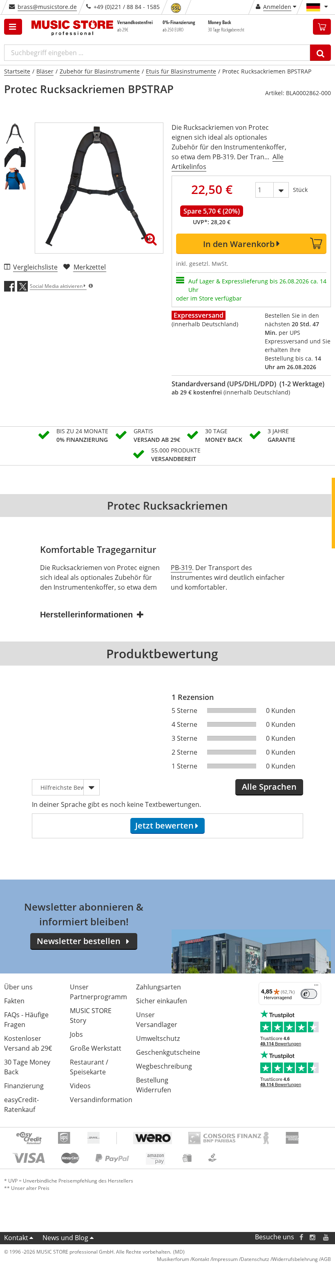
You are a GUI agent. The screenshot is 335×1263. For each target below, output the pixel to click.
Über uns (18, 986)
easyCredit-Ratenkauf (21, 1104)
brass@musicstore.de (47, 7)
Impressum (225, 1259)
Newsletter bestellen (79, 941)
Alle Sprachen (269, 786)
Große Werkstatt (95, 1048)
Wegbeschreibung (164, 1066)
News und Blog (65, 1237)
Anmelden (277, 7)
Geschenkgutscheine (168, 1052)
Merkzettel (90, 267)
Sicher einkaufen (161, 1000)
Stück (300, 190)
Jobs (76, 1034)
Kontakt (16, 1237)
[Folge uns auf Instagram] (312, 1237)
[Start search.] (320, 53)
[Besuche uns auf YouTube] (326, 1237)
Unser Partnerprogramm (98, 991)
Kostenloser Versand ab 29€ (28, 1043)
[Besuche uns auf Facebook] (301, 1237)
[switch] (309, 994)
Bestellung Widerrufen (153, 1085)
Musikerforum (173, 1259)
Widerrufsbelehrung (295, 1259)
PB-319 (181, 567)
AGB (326, 1259)
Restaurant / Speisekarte (89, 1067)
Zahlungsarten (158, 986)
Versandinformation (101, 1099)
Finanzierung (24, 1085)
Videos (80, 1085)
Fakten (14, 1000)
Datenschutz (255, 1259)
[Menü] (316, 987)
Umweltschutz (158, 1038)
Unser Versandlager (156, 1019)
